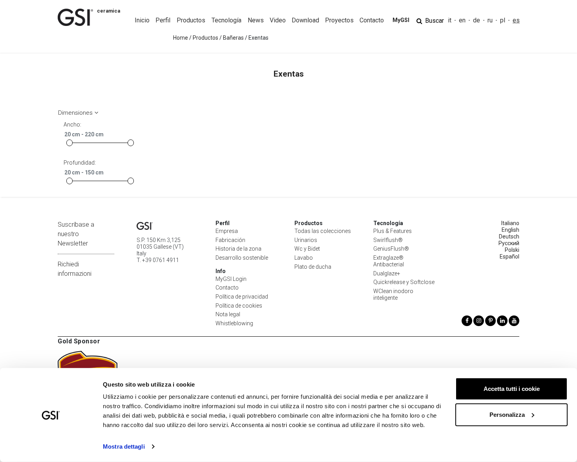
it (449, 20)
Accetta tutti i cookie (512, 388)
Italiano (510, 223)
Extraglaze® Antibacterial (388, 261)
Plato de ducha (312, 267)
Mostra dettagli (124, 446)
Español (509, 256)
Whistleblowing (234, 323)
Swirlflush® (388, 240)
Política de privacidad (241, 296)
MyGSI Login (231, 279)
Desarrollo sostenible (241, 258)
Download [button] (305, 20)
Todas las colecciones (322, 231)
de (476, 20)
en (462, 20)
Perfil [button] (162, 20)
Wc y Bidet (307, 249)
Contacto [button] (372, 20)
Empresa (226, 231)
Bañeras (233, 38)
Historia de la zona (238, 249)
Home (180, 38)
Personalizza (507, 414)
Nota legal (227, 314)
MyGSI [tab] (401, 20)
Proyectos (339, 20)
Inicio (142, 20)
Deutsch (509, 236)
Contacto (227, 287)
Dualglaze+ (386, 273)
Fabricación (230, 240)
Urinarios (305, 240)
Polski (512, 250)
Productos (205, 38)
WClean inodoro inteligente (393, 294)
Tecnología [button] (226, 20)
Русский (508, 243)
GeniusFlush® (391, 249)
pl (502, 20)
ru (490, 20)
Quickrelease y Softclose (404, 282)
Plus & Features (392, 231)
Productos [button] (191, 20)
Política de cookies (238, 305)
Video (278, 20)
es (516, 20)
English (510, 230)
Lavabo (303, 258)
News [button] (256, 20)
